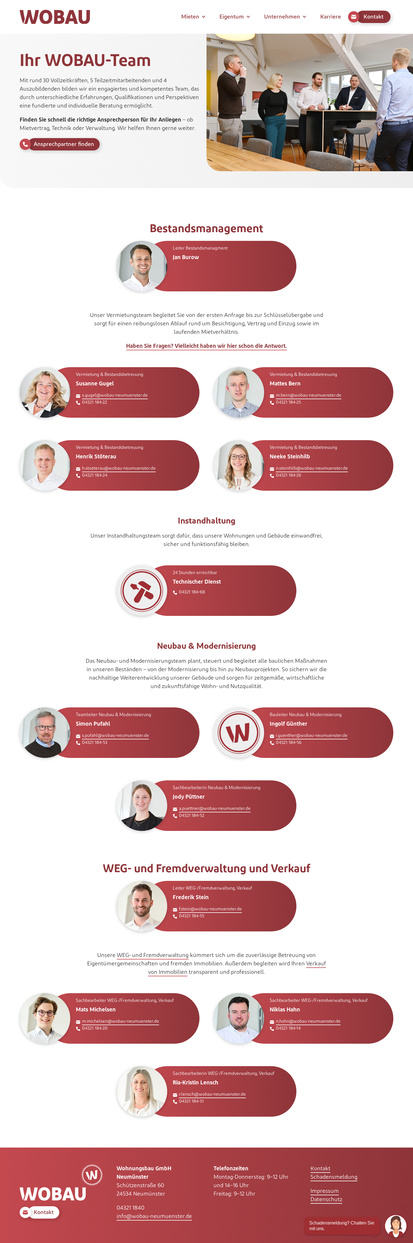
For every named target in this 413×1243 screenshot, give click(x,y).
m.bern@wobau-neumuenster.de (308, 395)
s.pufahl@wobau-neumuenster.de (115, 736)
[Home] (55, 17)
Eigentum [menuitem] (231, 16)
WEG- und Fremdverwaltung (153, 955)
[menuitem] (370, 17)
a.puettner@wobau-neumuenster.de (215, 809)
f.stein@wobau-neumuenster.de (210, 909)
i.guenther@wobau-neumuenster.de (312, 736)
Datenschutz (326, 1199)
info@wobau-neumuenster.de (154, 1216)
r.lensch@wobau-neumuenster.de (212, 1094)
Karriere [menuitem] (330, 16)
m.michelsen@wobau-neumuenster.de (120, 1021)
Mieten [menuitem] (190, 16)
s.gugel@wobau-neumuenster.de (115, 395)
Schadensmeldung (333, 1177)
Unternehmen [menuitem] (282, 16)
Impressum (324, 1191)
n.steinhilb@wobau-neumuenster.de (312, 468)
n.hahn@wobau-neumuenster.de (308, 1021)
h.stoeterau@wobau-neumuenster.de (119, 468)
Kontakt (320, 1168)
